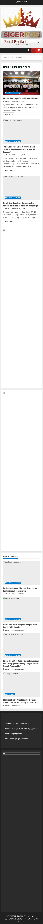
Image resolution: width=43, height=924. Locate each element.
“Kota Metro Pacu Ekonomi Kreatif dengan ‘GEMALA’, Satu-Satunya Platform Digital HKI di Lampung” (21, 131)
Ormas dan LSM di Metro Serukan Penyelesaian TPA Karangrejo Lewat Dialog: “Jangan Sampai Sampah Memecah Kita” (21, 663)
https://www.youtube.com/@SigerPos (21, 728)
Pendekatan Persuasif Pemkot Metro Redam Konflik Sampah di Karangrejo (20, 589)
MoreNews (29, 919)
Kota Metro (8, 93)
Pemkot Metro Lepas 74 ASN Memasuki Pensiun (21, 83)
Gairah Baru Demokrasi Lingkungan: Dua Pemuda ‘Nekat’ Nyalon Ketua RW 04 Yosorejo (21, 188)
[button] (3, 50)
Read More (9, 114)
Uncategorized (9, 694)
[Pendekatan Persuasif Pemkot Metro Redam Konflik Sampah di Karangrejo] (21, 573)
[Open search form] (28, 50)
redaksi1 (7, 101)
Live (39, 50)
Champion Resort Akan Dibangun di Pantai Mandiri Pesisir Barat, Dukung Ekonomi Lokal (20, 701)
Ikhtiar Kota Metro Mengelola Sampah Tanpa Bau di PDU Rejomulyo (20, 626)
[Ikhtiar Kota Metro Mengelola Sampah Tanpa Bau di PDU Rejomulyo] (21, 609)
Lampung (17, 93)
